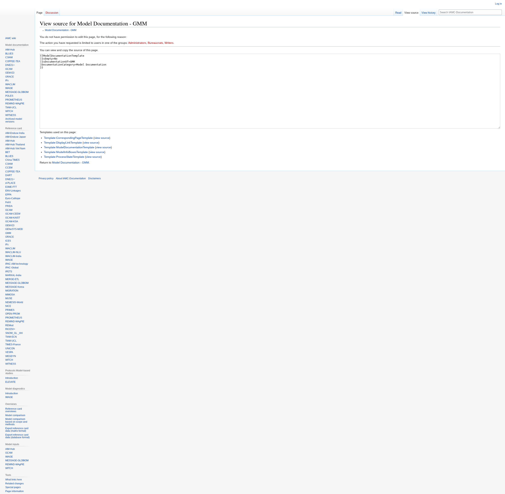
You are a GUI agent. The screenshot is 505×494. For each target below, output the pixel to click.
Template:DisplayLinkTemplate (63, 142)
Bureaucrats (155, 42)
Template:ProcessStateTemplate (64, 156)
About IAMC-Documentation (71, 178)
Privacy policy (46, 178)
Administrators (137, 42)
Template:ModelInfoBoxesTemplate (66, 152)
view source (101, 137)
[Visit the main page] (17, 16)
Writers (169, 42)
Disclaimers (94, 178)
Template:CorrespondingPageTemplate (68, 137)
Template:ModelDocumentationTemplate (69, 147)
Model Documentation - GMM (60, 30)
